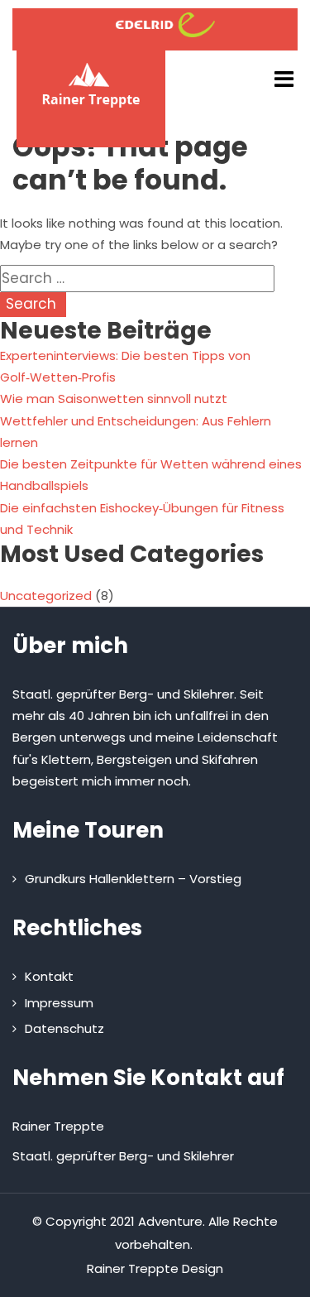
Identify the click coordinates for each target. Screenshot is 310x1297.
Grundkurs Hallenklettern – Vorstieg (133, 878)
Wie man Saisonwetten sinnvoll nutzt (113, 398)
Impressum (59, 1002)
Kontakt (49, 976)
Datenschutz (64, 1028)
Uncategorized (46, 595)
